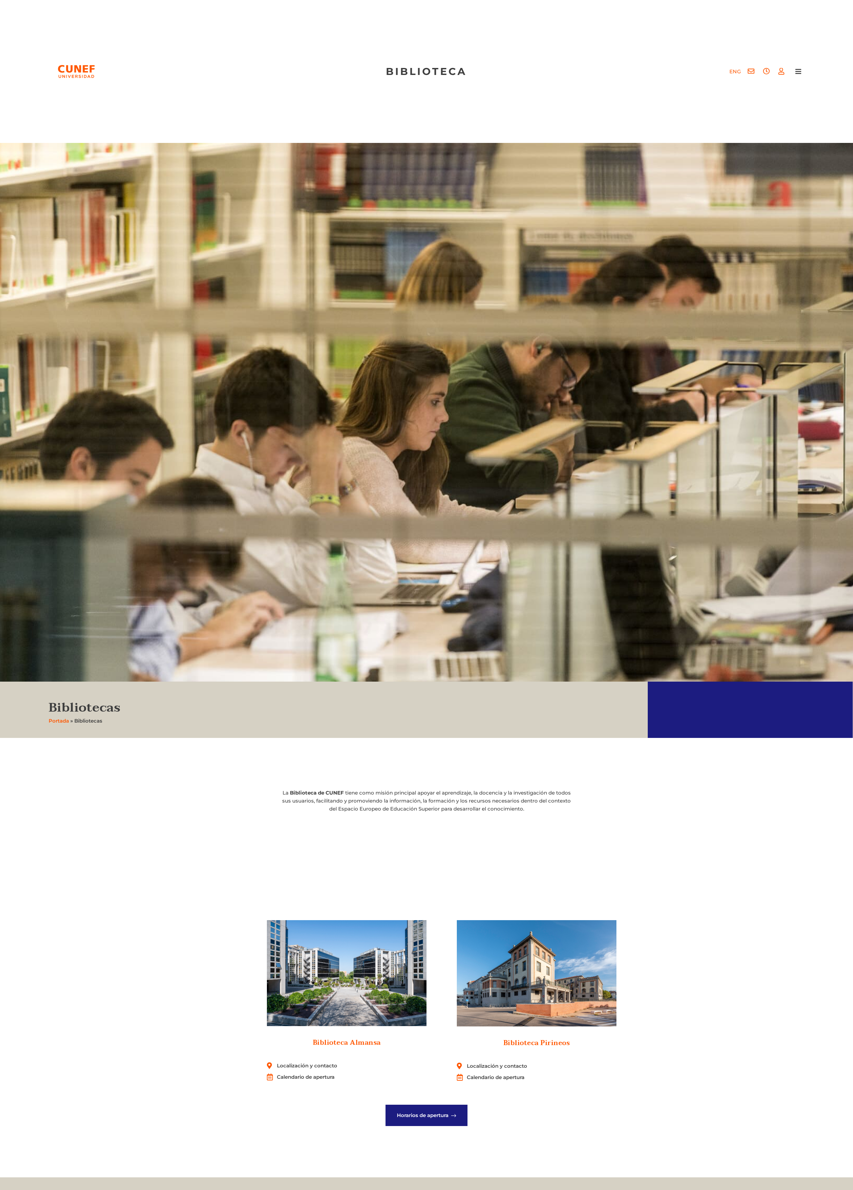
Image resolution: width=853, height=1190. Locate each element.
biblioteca (426, 71)
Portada (59, 721)
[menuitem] (735, 71)
